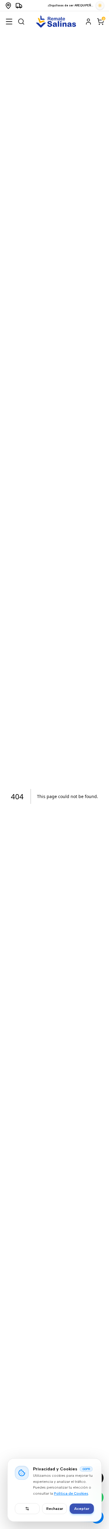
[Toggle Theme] (100, 5)
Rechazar (54, 1509)
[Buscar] (21, 21)
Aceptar (81, 1509)
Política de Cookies (71, 1493)
